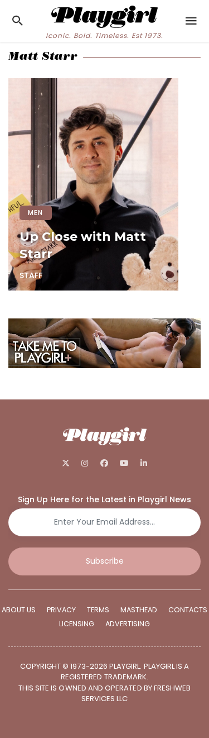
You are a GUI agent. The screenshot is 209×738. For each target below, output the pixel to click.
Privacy (61, 610)
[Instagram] (85, 463)
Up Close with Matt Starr (83, 245)
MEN (35, 212)
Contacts (187, 610)
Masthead (138, 610)
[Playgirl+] (104, 345)
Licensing (76, 624)
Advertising (127, 624)
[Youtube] (124, 463)
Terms (98, 610)
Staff (31, 275)
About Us (19, 610)
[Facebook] (104, 463)
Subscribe (105, 560)
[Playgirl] (104, 15)
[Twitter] (66, 463)
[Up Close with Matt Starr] (93, 184)
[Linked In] (143, 463)
